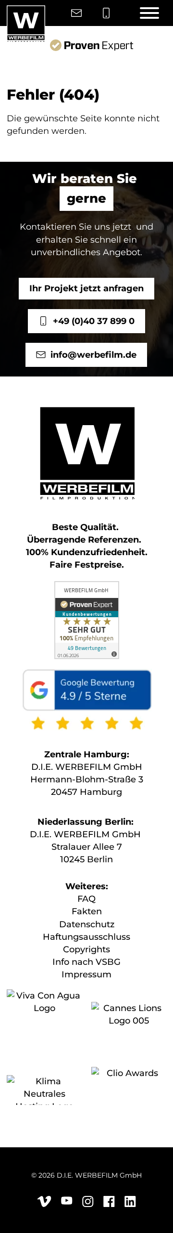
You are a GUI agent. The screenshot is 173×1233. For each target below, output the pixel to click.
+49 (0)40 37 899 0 (94, 321)
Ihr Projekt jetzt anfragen (86, 288)
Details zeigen (119, 717)
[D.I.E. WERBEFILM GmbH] (26, 24)
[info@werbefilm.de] (76, 13)
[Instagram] (88, 1205)
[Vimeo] (44, 1205)
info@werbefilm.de (94, 355)
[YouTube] (67, 1202)
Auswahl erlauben (86, 775)
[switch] (148, 618)
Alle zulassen (86, 746)
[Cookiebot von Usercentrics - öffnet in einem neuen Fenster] (122, 422)
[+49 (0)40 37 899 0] (106, 13)
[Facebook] (109, 1205)
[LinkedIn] (130, 1205)
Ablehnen (87, 803)
